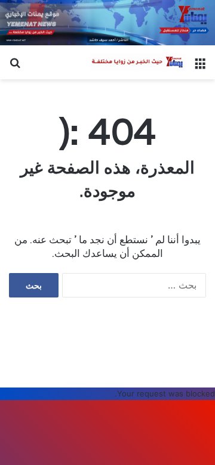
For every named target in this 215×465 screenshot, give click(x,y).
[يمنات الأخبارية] (137, 63)
